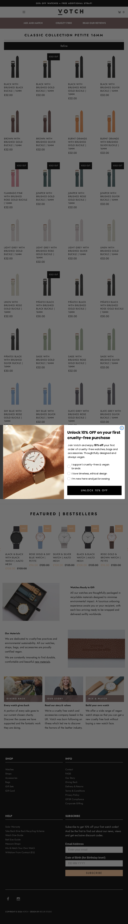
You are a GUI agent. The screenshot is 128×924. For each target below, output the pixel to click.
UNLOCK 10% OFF (94, 490)
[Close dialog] (122, 428)
